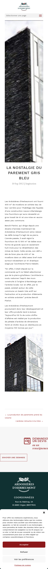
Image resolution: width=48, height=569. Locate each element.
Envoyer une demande (13, 457)
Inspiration (30, 183)
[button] (44, 512)
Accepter (24, 544)
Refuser (24, 552)
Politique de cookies (23, 565)
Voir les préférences (24, 559)
